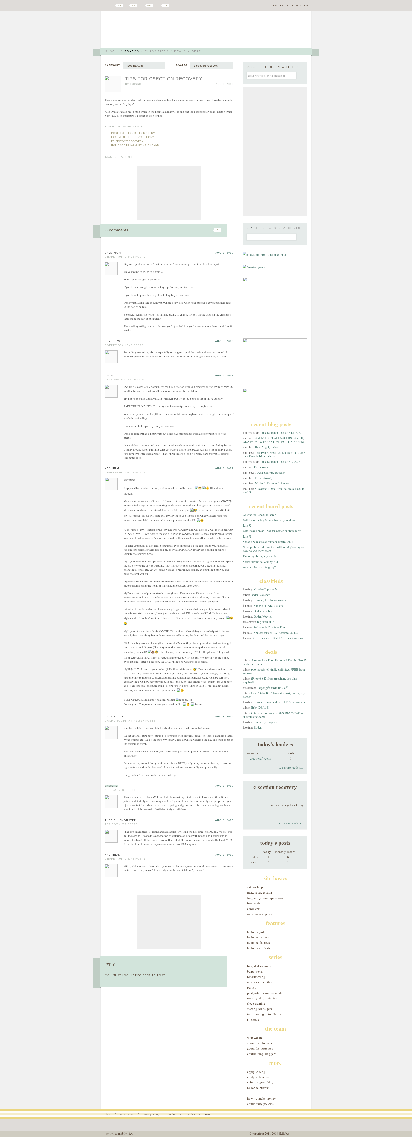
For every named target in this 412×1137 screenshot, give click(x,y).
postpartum (134, 65)
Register (300, 5)
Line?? (247, 525)
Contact (172, 1114)
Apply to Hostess (258, 1077)
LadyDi (110, 375)
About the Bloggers (259, 1043)
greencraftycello (260, 758)
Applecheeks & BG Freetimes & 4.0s (275, 633)
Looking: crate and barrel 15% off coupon (279, 702)
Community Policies (260, 1104)
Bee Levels (253, 903)
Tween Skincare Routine (270, 472)
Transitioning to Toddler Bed (265, 1014)
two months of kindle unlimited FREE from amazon (274, 671)
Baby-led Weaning (259, 966)
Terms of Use (127, 1114)
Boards (131, 51)
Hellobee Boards (142, 31)
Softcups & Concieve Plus (269, 627)
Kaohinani (113, 468)
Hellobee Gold (256, 932)
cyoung (135, 84)
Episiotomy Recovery (127, 141)
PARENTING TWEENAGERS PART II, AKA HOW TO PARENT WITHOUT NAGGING (273, 440)
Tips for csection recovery (163, 78)
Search (253, 228)
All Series (253, 1019)
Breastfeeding (256, 977)
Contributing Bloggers (261, 1053)
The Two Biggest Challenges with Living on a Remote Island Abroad (274, 454)
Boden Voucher (260, 595)
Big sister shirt (265, 622)
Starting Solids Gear (259, 1009)
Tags (271, 228)
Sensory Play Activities (262, 998)
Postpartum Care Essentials (264, 993)
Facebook (127, 5)
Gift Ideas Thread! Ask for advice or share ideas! (272, 531)
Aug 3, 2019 (224, 252)
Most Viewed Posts (259, 914)
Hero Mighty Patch (266, 447)
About (108, 1114)
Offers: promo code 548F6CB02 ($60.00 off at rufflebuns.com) (273, 715)
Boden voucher (263, 611)
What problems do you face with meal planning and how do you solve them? (274, 549)
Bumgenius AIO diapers (268, 606)
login (127, 975)
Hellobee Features (258, 942)
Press (207, 1114)
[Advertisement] (169, 193)
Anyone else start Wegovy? (259, 567)
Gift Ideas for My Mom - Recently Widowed (270, 520)
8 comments (117, 230)
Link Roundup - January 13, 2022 (280, 433)
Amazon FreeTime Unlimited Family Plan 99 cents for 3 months (275, 662)
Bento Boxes (255, 971)
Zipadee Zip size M (265, 589)
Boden (258, 727)
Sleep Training (256, 1003)
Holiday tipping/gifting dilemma (135, 145)
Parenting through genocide (259, 556)
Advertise (190, 1114)
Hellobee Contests (258, 948)
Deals (180, 51)
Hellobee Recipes (258, 937)
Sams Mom (113, 252)
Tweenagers (261, 467)
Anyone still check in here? (259, 515)
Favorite (210, 230)
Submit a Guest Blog (260, 1082)
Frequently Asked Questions (265, 898)
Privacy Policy (151, 1114)
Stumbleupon (182, 230)
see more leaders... (291, 767)
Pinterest (142, 5)
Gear (196, 51)
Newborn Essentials (260, 982)
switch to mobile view (119, 1133)
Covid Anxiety (264, 478)
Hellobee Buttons (258, 1087)
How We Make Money (261, 1098)
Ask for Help (255, 887)
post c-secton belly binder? (133, 133)
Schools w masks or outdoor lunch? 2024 (268, 542)
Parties (251, 987)
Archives (291, 228)
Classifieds (157, 51)
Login (278, 5)
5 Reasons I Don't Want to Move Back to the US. (273, 490)
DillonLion (114, 716)
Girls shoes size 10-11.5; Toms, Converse (278, 638)
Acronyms (253, 908)
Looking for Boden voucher (271, 600)
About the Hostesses (260, 1048)
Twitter (112, 5)
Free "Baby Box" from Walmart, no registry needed (274, 695)
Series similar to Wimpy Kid (260, 562)
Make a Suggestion (259, 892)
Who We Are (255, 1037)
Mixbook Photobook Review (272, 483)
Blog (110, 51)
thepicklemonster (120, 820)
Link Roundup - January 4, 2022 (280, 462)
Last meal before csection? (132, 137)
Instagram (158, 5)
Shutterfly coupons (265, 722)
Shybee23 (112, 341)
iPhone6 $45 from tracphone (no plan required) (270, 680)
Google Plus (105, 5)
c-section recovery (206, 65)
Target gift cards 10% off (272, 688)
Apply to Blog (256, 1072)
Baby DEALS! (260, 707)
